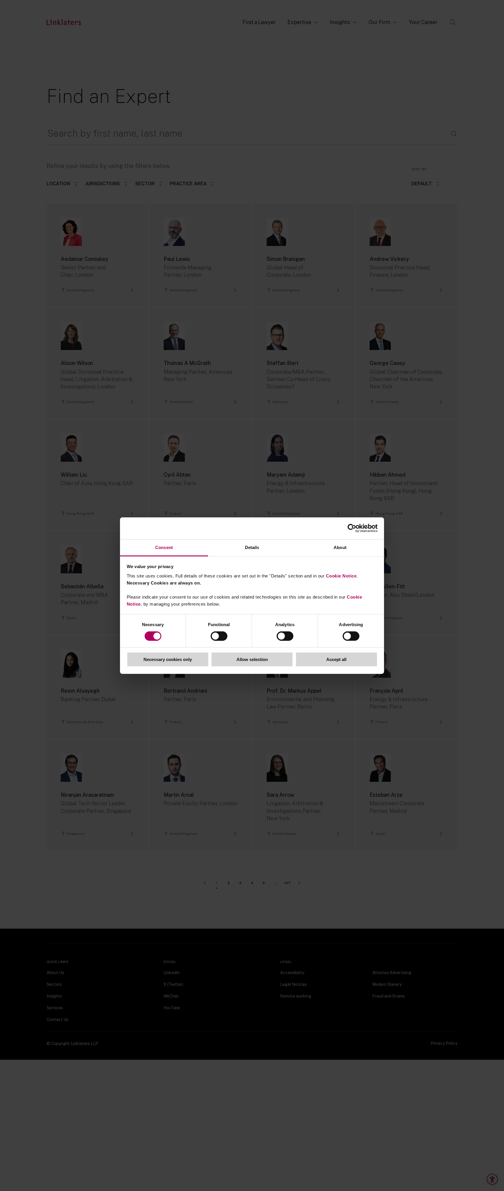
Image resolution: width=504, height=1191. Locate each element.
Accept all (336, 659)
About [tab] (340, 547)
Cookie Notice (341, 575)
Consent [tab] (164, 547)
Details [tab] (252, 547)
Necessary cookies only (167, 659)
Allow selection (252, 659)
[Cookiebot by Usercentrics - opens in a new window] (352, 528)
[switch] (219, 636)
